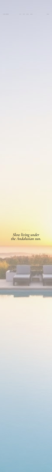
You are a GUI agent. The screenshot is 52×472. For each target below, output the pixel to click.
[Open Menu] (48, 14)
